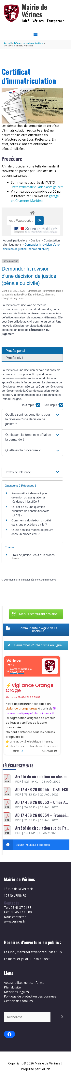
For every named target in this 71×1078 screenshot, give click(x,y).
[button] (32, 419)
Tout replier (28, 405)
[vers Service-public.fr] (35, 230)
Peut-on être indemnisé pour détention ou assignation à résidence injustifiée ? (29, 497)
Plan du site (12, 987)
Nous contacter (15, 917)
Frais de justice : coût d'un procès (33, 555)
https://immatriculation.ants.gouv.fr (37, 187)
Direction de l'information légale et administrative (30, 579)
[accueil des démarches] (32, 212)
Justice (36, 240)
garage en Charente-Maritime (35, 198)
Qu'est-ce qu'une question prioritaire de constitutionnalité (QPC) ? (30, 511)
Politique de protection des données (30, 996)
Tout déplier (51, 405)
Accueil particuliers (15, 240)
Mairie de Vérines (34, 10)
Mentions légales (16, 992)
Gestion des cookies (18, 1001)
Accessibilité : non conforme (24, 982)
